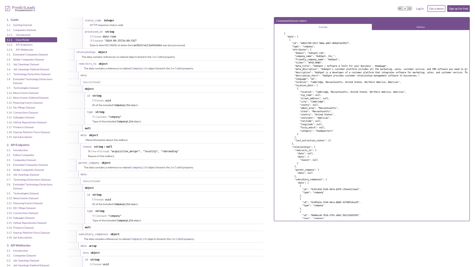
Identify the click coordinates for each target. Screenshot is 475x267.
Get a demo (436, 8)
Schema (421, 27)
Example (323, 27)
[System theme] (405, 8)
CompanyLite (139, 68)
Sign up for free (458, 8)
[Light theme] (400, 8)
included (158, 56)
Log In (420, 8)
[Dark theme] (409, 8)
